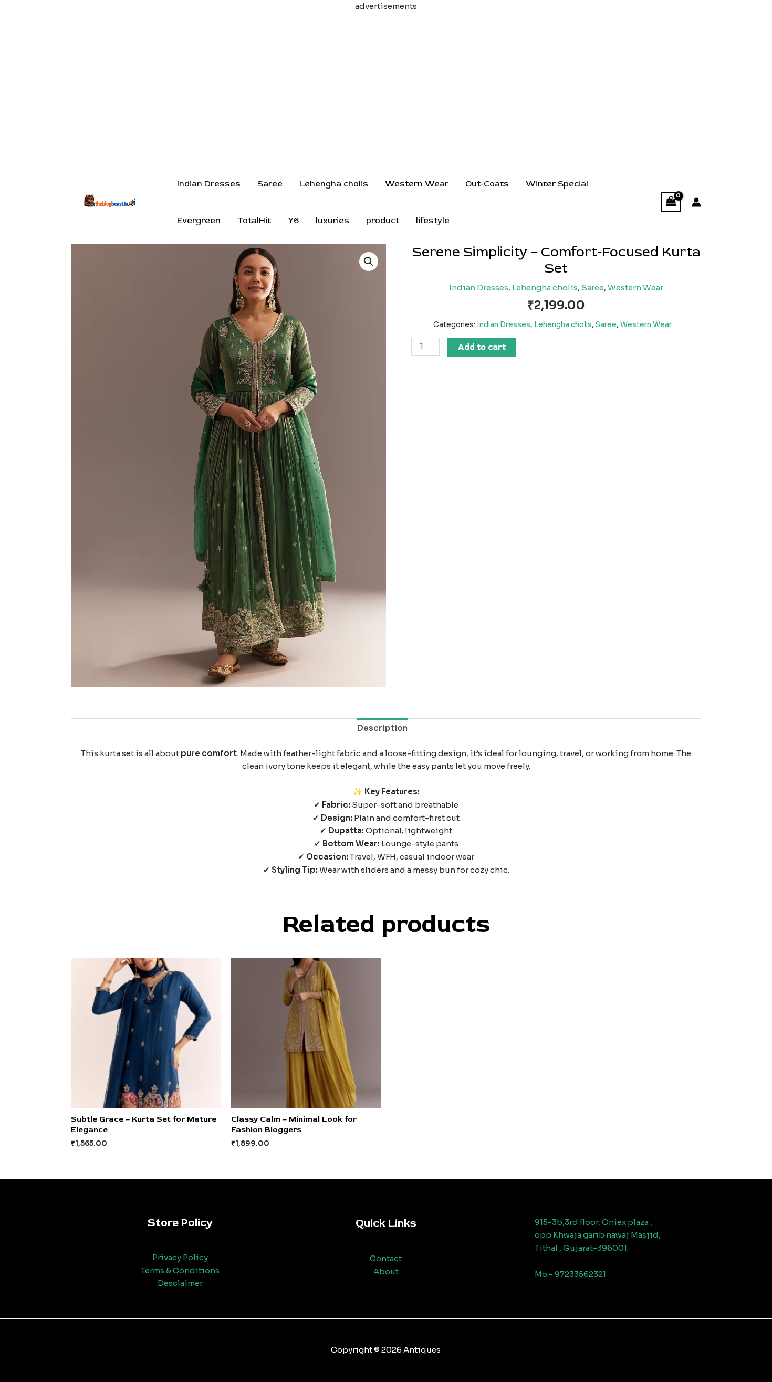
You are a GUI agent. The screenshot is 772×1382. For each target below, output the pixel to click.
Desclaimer (180, 1283)
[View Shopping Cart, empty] (671, 202)
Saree (270, 184)
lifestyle (433, 220)
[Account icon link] (696, 202)
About (386, 1271)
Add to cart (482, 347)
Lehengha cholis (333, 184)
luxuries (332, 220)
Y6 (293, 220)
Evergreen (199, 220)
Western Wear (416, 184)
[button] (368, 261)
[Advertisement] (386, 86)
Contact (386, 1258)
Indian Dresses (209, 184)
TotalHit (254, 220)
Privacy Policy (180, 1257)
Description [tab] (382, 728)
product (382, 220)
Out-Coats (487, 184)
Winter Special (557, 184)
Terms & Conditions (180, 1270)
